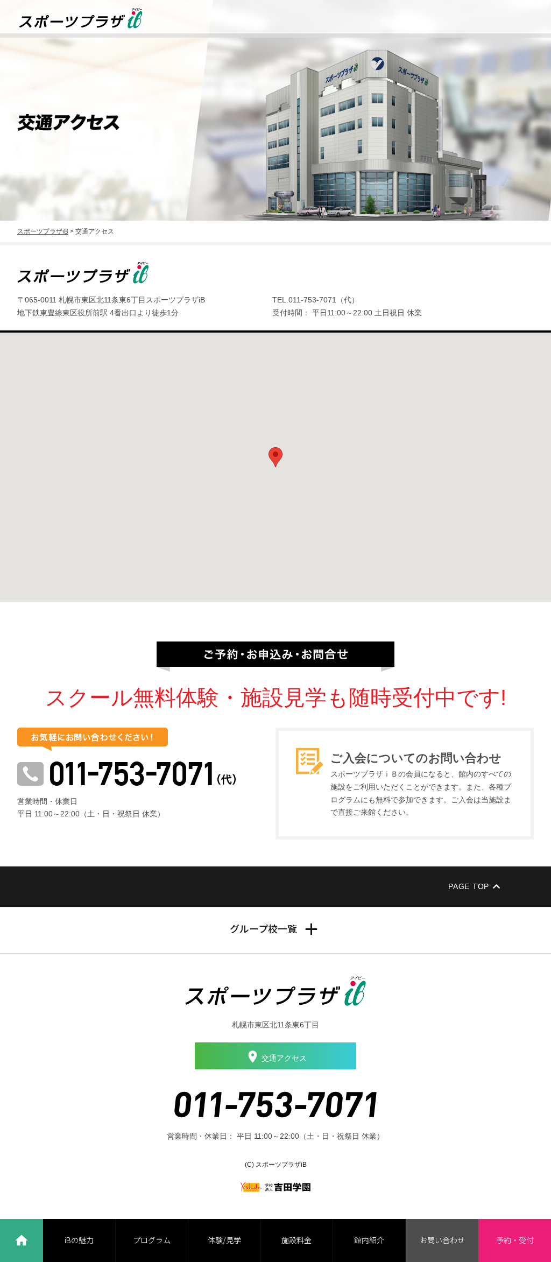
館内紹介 (369, 1240)
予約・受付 (515, 1240)
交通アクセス (284, 1058)
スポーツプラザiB (42, 231)
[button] (275, 457)
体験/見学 (224, 1240)
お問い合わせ (442, 1240)
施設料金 (296, 1240)
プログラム (152, 1240)
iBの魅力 (79, 1240)
